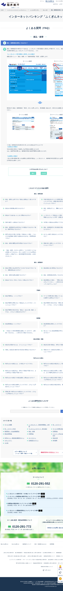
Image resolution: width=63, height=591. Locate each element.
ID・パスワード (57, 424)
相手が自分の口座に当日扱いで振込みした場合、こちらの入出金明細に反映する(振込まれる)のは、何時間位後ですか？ (20, 236)
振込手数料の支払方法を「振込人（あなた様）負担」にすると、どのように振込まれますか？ (20, 311)
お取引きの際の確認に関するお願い (35, 556)
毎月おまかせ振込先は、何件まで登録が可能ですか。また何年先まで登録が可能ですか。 (20, 371)
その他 (6, 443)
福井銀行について (27, 544)
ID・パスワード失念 (10, 429)
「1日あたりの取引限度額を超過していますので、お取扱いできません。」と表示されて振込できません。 (20, 331)
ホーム (42, 1)
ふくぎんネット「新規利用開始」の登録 (39, 425)
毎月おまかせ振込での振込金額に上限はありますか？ (20, 377)
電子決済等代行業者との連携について (24, 563)
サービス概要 (8, 424)
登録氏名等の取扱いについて (47, 566)
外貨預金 (31, 434)
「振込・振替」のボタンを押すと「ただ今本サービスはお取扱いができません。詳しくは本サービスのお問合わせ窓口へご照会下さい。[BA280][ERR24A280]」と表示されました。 (20, 253)
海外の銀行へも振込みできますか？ (15, 222)
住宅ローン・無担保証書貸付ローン (14, 438)
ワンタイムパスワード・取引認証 (38, 429)
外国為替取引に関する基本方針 (50, 563)
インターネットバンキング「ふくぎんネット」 (17, 10)
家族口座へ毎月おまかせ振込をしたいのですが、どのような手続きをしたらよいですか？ (20, 392)
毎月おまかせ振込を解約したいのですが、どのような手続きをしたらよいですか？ (20, 385)
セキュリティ (8, 440)
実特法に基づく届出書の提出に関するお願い (17, 556)
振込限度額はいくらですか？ (13, 324)
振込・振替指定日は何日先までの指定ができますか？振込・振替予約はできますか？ (20, 228)
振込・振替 (45, 10)
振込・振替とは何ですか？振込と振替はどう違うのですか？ (20, 200)
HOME (2, 10)
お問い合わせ (48, 570)
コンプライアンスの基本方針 (15, 559)
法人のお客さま (15, 544)
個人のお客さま (50, 1)
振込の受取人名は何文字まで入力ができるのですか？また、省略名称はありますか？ (20, 269)
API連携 (55, 440)
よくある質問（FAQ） (34, 10)
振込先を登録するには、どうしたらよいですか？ (18, 344)
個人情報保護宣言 (18, 552)
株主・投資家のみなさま (40, 544)
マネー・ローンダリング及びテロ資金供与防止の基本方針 (35, 559)
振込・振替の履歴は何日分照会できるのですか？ (18, 243)
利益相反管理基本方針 (37, 563)
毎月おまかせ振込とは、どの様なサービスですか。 (19, 363)
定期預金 (55, 431)
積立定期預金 (8, 434)
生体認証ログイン (33, 440)
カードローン (32, 438)
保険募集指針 (59, 552)
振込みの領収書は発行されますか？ (15, 208)
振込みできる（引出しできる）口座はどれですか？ (19, 280)
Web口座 (55, 438)
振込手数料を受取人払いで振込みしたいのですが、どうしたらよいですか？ (20, 304)
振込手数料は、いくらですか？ (14, 296)
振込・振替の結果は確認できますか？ (15, 275)
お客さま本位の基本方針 (9, 552)
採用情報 (52, 544)
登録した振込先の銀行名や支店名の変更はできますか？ (20, 349)
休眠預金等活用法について (49, 556)
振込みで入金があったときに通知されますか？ (18, 215)
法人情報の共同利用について (49, 552)
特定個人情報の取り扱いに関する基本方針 (32, 552)
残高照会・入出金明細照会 (12, 431)
